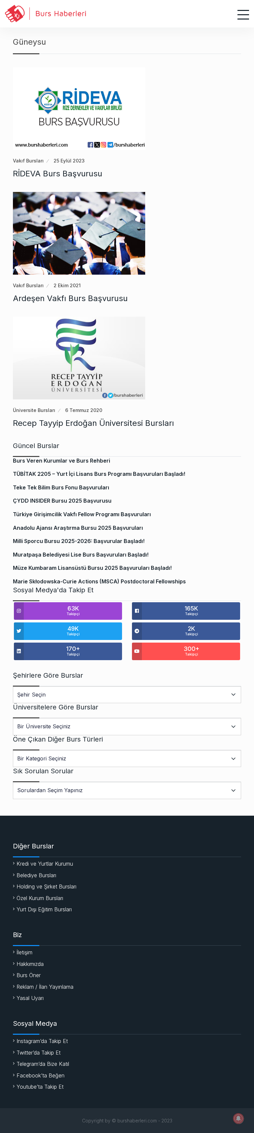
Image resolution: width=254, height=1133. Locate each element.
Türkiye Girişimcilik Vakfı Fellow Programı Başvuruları (82, 514)
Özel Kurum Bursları (40, 898)
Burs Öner (29, 975)
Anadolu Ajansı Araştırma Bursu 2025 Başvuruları (78, 527)
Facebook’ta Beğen (40, 1075)
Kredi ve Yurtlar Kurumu (45, 863)
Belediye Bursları (36, 875)
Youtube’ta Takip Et (40, 1086)
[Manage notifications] (238, 1118)
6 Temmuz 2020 (83, 410)
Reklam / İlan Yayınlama (45, 986)
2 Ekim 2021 (67, 285)
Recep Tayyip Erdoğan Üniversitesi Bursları (93, 423)
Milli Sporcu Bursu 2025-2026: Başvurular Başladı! (79, 541)
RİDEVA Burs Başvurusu (57, 173)
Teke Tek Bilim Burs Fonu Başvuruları (61, 487)
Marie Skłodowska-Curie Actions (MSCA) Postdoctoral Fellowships (99, 581)
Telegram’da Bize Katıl (43, 1064)
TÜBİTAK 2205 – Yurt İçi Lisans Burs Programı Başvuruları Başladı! (99, 474)
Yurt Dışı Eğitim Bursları (44, 909)
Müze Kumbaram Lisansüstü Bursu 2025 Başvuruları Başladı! (92, 568)
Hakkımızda (30, 964)
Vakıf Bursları (28, 160)
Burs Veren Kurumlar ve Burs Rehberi (61, 460)
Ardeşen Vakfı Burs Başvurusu (70, 298)
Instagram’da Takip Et (42, 1041)
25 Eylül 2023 (69, 160)
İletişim (24, 952)
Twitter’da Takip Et (39, 1052)
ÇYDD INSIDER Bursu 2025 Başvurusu (62, 500)
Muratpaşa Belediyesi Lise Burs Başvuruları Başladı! (80, 554)
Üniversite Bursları (34, 410)
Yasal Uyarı (30, 998)
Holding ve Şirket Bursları (46, 886)
